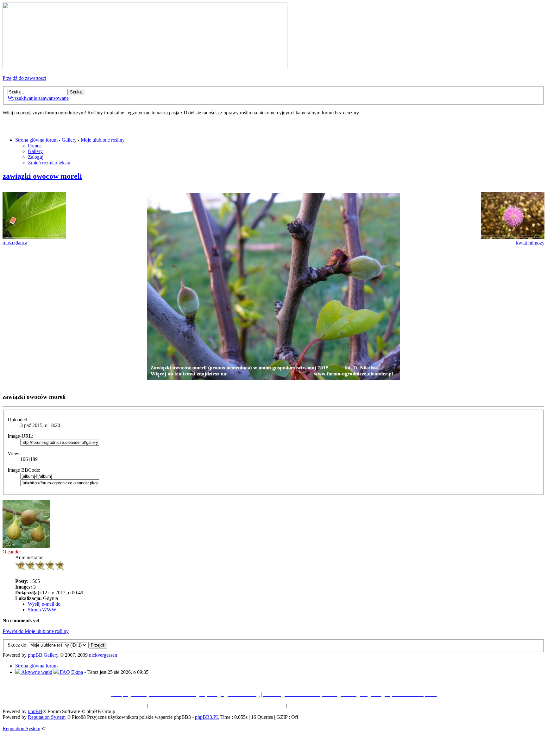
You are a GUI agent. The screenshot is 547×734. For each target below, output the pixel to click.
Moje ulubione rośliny (103, 140)
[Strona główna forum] (145, 67)
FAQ (64, 672)
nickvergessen (103, 655)
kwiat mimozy (530, 243)
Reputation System (47, 717)
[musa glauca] (34, 236)
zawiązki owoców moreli (42, 176)
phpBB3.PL (207, 717)
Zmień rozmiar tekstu (49, 162)
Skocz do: (18, 645)
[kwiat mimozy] (512, 237)
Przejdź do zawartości (24, 78)
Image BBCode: (24, 470)
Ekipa (77, 672)
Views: (15, 453)
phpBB (35, 711)
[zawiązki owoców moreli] (273, 378)
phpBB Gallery (43, 655)
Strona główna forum (36, 140)
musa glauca (15, 242)
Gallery (69, 140)
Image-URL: (20, 436)
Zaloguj (35, 157)
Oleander (12, 551)
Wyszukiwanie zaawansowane (38, 98)
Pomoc (35, 145)
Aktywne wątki (36, 672)
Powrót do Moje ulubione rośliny (36, 631)
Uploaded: (18, 419)
